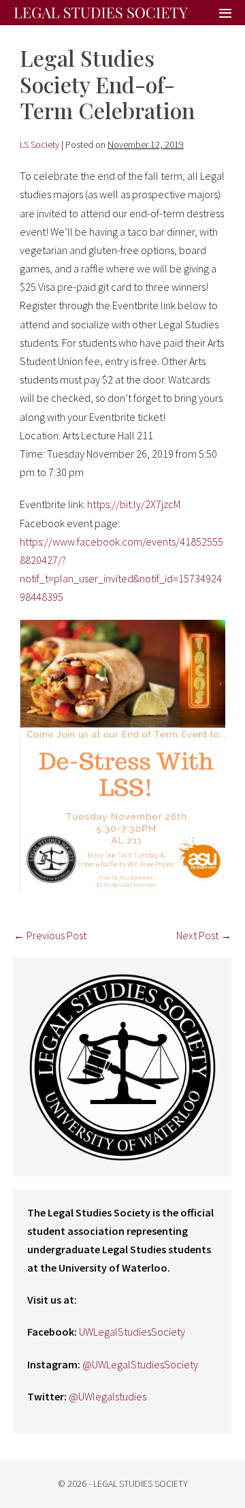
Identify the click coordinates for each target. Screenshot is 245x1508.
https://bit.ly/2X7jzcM (133, 504)
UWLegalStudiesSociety (132, 1331)
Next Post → (203, 935)
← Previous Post (50, 935)
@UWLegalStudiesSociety (140, 1364)
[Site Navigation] (225, 13)
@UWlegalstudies (107, 1396)
